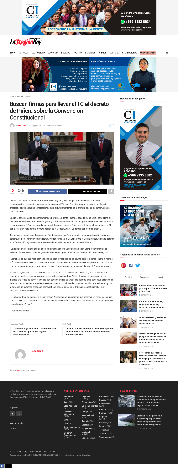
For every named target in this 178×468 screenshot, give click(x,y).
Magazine (86, 428)
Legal (84, 425)
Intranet (13, 428)
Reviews (103, 422)
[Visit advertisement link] (89, 17)
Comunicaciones (72, 427)
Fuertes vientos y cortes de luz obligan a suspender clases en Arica (152, 320)
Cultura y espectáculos (70, 434)
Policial (65, 53)
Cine (66, 420)
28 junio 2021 (37, 126)
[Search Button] (167, 53)
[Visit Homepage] (26, 42)
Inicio (13, 53)
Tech (101, 430)
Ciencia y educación (69, 413)
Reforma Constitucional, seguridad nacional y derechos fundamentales (151, 304)
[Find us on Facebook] (12, 413)
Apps (66, 402)
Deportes (90, 53)
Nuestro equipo (17, 423)
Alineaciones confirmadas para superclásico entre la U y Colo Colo (153, 288)
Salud (101, 426)
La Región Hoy (21, 452)
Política (77, 53)
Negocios (86, 438)
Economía (53, 53)
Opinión (102, 53)
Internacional (129, 53)
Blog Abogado (70, 406)
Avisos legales (148, 53)
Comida (67, 423)
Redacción (23, 126)
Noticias (23, 53)
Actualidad (38, 53)
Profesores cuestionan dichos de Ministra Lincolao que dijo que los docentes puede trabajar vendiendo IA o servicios (153, 359)
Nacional (28, 96)
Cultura (114, 53)
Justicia (85, 421)
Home (12, 96)
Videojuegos (105, 437)
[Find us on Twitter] (19, 413)
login (18, 370)
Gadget (85, 412)
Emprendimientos (90, 406)
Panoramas (104, 404)
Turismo (103, 433)
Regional (103, 417)
